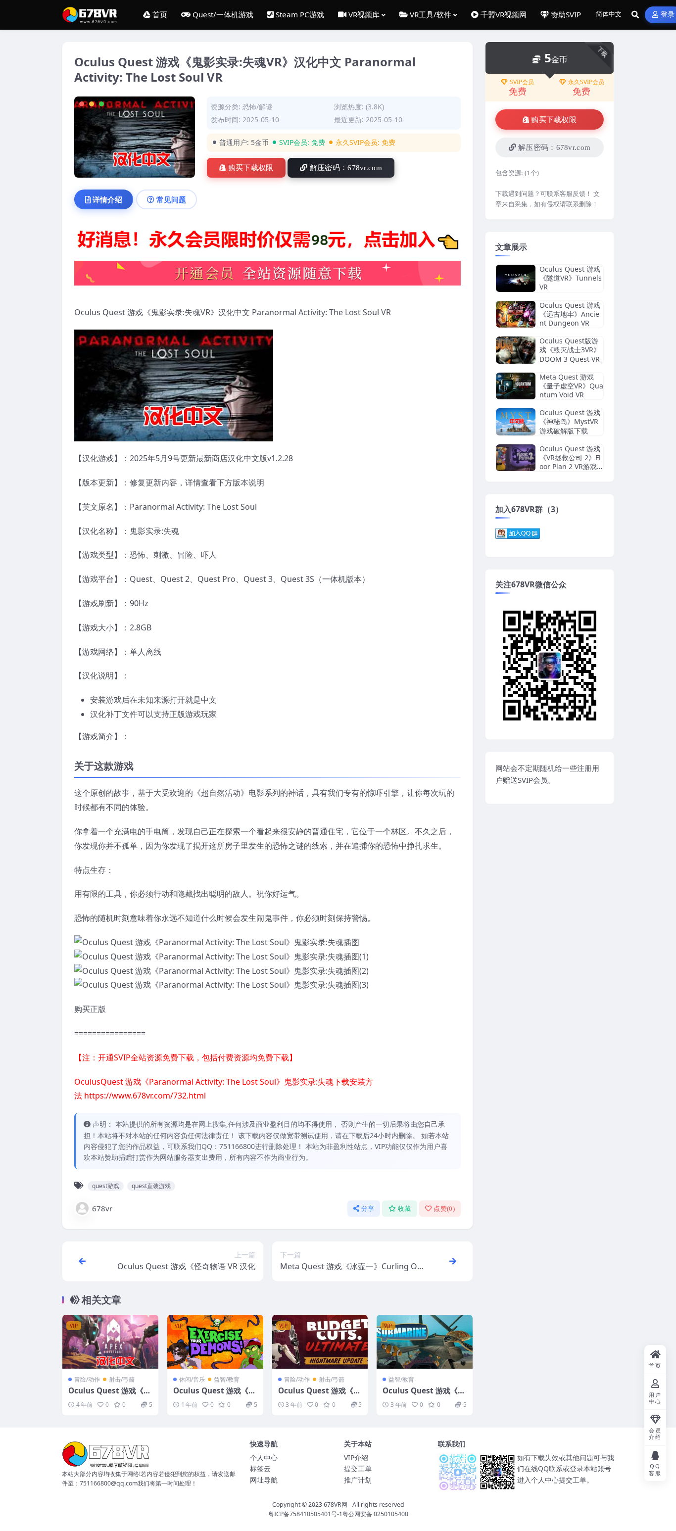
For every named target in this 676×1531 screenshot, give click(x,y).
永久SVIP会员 (586, 82)
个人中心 (264, 1457)
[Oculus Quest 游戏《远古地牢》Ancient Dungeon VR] (515, 314)
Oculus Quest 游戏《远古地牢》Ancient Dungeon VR (569, 314)
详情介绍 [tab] (107, 199)
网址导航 (264, 1479)
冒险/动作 (87, 1379)
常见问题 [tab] (171, 199)
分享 (368, 1208)
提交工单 (358, 1468)
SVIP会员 (522, 82)
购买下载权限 (251, 168)
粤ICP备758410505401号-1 (305, 1514)
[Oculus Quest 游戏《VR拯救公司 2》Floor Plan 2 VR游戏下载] (515, 458)
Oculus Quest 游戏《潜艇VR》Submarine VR (424, 1395)
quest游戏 (105, 1186)
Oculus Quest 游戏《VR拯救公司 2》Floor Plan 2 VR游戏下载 (570, 462)
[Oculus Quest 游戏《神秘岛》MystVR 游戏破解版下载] (515, 421)
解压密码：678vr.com (346, 168)
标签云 (260, 1468)
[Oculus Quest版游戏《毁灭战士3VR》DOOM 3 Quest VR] (515, 350)
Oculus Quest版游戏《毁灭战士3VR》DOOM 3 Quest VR (569, 349)
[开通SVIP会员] (267, 276)
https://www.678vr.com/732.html (145, 1095)
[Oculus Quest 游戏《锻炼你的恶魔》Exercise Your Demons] (215, 1342)
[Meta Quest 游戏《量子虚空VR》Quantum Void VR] (515, 386)
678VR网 (335, 1504)
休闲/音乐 (192, 1379)
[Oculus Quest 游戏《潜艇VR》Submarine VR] (425, 1342)
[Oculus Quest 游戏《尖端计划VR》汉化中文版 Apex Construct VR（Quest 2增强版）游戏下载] (110, 1342)
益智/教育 (227, 1379)
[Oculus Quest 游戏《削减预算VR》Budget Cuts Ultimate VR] (320, 1342)
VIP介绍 (356, 1457)
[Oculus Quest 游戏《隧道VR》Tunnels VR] (515, 278)
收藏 (404, 1208)
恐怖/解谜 (257, 106)
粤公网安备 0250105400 (375, 1514)
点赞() (444, 1208)
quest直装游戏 (151, 1186)
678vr (102, 1208)
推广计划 (358, 1479)
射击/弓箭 (122, 1379)
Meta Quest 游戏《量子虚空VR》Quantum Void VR (571, 385)
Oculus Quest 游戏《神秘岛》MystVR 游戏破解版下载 (569, 421)
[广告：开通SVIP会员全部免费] (267, 241)
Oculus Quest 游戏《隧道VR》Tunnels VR (570, 277)
